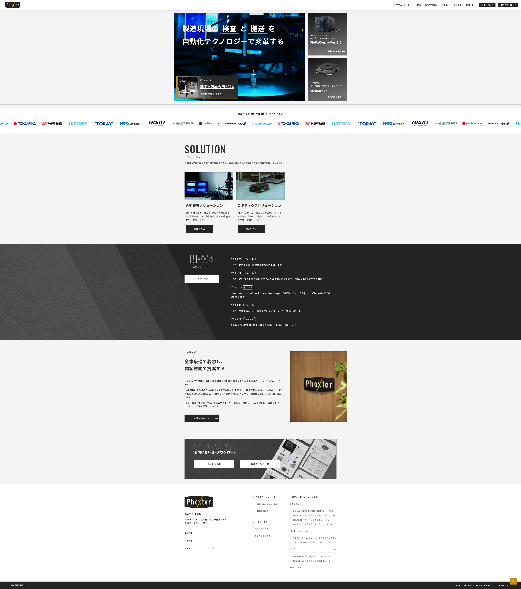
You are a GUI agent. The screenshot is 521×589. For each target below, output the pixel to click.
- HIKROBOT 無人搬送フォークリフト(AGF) (312, 524)
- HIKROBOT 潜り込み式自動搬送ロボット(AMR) (314, 515)
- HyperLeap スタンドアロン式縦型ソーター (312, 560)
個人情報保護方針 (19, 585)
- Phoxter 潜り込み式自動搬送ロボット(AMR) (313, 511)
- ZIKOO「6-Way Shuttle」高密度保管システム (314, 538)
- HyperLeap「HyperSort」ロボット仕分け (312, 556)
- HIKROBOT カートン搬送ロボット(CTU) (311, 519)
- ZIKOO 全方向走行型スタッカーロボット (311, 542)
